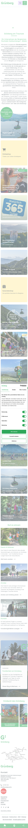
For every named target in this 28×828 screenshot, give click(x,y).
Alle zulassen (14, 431)
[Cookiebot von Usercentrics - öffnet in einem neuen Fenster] (20, 386)
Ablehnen (14, 441)
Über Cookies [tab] (22, 389)
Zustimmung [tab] (5, 389)
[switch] (24, 416)
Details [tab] (14, 389)
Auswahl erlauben (14, 436)
